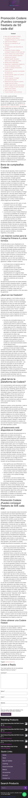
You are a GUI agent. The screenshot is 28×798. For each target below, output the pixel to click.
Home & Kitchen (8, 766)
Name (3, 691)
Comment (4, 672)
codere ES (12, 662)
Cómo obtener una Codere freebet (14, 53)
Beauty (5, 769)
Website (3, 702)
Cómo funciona (9, 76)
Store (4, 758)
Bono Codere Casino (10, 90)
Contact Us (6, 778)
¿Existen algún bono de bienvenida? (14, 85)
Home (4, 755)
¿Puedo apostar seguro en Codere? (14, 74)
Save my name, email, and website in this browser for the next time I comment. (12, 710)
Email (3, 697)
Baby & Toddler (7, 761)
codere (7, 662)
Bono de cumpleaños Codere (13, 36)
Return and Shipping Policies (8, 796)
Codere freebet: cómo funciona (13, 92)
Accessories (6, 772)
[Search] (25, 788)
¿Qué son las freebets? (11, 41)
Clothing (5, 764)
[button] (24, 794)
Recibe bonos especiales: (12, 62)
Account (5, 775)
